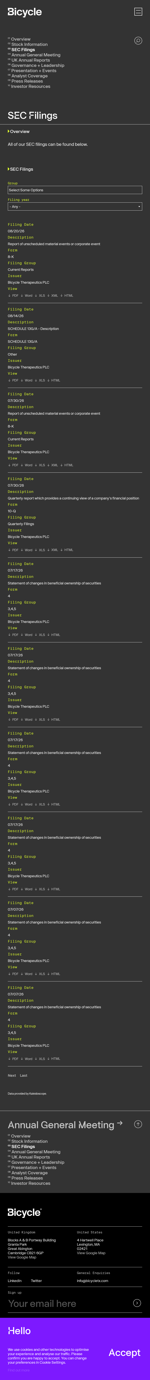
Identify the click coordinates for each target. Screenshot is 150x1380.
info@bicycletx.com (92, 1281)
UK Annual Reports (31, 60)
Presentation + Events (33, 70)
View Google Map (22, 1257)
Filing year (18, 199)
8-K (11, 256)
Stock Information (30, 44)
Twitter (36, 1281)
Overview (20, 39)
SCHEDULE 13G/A (22, 341)
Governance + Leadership (38, 65)
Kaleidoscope (37, 1093)
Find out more (19, 1370)
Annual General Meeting (36, 54)
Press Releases (27, 81)
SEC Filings (23, 49)
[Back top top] (138, 1124)
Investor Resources (30, 86)
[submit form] (132, 1303)
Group (13, 183)
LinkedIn (14, 1281)
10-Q (12, 511)
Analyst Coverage (30, 75)
